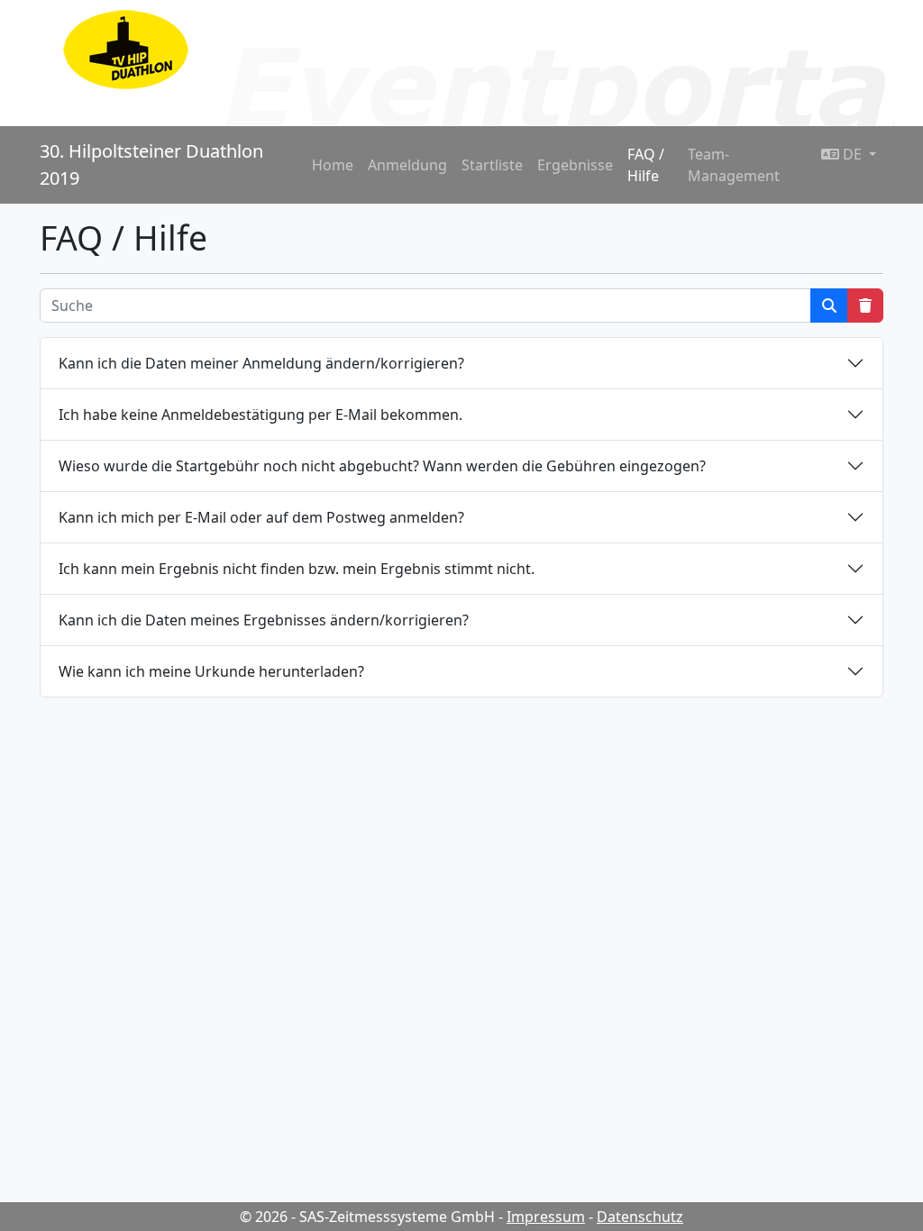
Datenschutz (640, 1216)
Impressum (546, 1216)
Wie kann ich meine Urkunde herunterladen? (211, 671)
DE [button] (852, 154)
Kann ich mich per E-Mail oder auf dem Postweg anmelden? (261, 517)
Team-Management (734, 165)
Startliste (492, 165)
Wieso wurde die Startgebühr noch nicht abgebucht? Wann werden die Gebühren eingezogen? (382, 466)
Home (332, 165)
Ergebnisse (575, 165)
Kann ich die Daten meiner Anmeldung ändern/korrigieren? (261, 363)
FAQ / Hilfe (645, 165)
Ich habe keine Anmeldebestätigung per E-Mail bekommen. (260, 414)
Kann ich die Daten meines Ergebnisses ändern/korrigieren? (264, 620)
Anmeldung (407, 165)
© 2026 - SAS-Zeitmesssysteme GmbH (367, 1216)
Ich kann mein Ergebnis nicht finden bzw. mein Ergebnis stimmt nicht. (297, 569)
